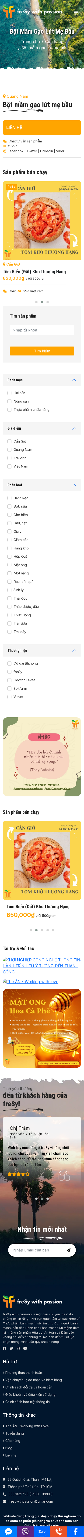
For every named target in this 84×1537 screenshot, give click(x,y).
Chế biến (21, 514)
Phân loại (14, 485)
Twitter (32, 151)
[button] (36, 302)
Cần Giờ (20, 441)
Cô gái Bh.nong (26, 663)
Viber (60, 151)
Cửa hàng (54, 41)
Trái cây (20, 631)
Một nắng (21, 573)
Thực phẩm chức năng (31, 409)
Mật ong (20, 565)
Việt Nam (21, 466)
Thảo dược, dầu (26, 606)
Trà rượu (20, 623)
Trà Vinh (20, 458)
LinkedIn (46, 151)
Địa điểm (14, 428)
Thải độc (21, 598)
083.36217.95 (18, 1494)
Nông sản (21, 401)
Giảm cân (21, 539)
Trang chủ (30, 41)
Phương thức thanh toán (23, 1373)
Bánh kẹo (21, 498)
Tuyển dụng (14, 1433)
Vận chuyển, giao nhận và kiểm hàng (33, 1380)
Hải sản (19, 393)
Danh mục (15, 380)
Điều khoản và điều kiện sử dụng (30, 1394)
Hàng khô (21, 548)
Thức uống (22, 615)
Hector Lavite (24, 680)
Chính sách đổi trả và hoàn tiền (28, 1387)
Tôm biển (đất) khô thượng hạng (34, 271)
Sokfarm (20, 688)
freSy (18, 672)
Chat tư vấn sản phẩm (25, 141)
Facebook (16, 151)
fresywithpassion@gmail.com (30, 1501)
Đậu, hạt (20, 523)
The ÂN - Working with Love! (26, 1426)
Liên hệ (10, 1455)
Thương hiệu (17, 650)
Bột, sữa (20, 506)
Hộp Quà (21, 556)
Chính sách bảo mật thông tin (27, 1402)
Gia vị (18, 531)
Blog (8, 1448)
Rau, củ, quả (23, 581)
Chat (12, 291)
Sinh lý (19, 590)
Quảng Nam (23, 449)
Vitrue (18, 696)
